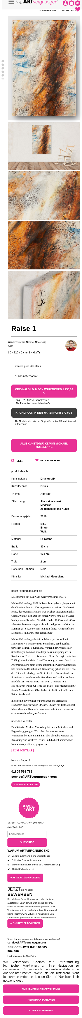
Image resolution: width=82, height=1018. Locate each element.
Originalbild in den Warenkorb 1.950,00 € (44, 391)
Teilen (19, 461)
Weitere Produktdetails (28, 366)
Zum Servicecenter (26, 784)
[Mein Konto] (65, 3)
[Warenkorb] (71, 3)
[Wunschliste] (78, 9)
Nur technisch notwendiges (41, 988)
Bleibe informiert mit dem (25, 822)
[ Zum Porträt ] (22, 750)
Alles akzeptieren (41, 1010)
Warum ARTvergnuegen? (28, 850)
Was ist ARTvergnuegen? (25, 877)
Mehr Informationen (41, 999)
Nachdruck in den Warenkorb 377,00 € (44, 412)
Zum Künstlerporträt (26, 376)
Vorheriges (49, 10)
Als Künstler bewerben (25, 923)
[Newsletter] (78, 3)
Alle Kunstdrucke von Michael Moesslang (44, 445)
